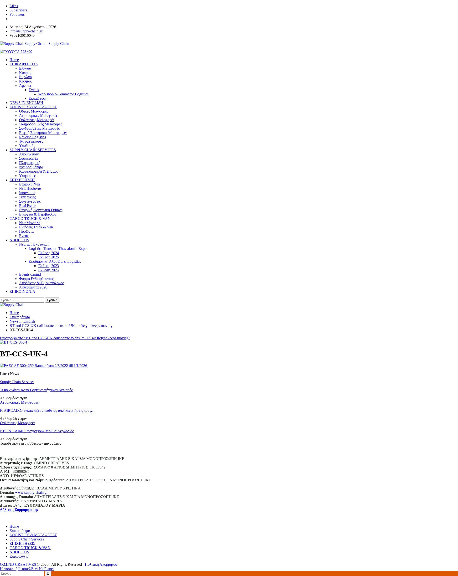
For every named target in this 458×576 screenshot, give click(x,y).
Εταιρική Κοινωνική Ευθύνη (40, 210)
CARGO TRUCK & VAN (30, 218)
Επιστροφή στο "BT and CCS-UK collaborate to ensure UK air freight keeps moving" (65, 338)
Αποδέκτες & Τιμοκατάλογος (41, 283)
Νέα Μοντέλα (29, 223)
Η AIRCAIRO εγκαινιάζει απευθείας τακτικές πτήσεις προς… (47, 410)
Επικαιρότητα (20, 531)
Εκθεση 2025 (48, 270)
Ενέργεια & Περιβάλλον (37, 214)
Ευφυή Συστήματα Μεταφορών (43, 133)
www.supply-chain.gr (31, 492)
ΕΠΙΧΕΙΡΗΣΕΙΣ (22, 180)
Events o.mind (30, 274)
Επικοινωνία (19, 556)
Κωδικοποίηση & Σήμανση (39, 171)
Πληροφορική (29, 163)
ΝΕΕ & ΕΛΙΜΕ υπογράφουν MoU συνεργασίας (37, 431)
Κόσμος (25, 81)
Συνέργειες (27, 197)
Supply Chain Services (17, 382)
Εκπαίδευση (38, 98)
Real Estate (27, 206)
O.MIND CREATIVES (18, 564)
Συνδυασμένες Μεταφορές (39, 128)
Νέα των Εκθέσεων (34, 244)
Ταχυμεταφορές (31, 141)
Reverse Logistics (32, 137)
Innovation (27, 193)
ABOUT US (19, 240)
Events (34, 90)
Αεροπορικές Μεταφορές (38, 115)
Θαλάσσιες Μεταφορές (36, 120)
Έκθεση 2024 (48, 253)
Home (14, 526)
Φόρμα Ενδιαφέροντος (36, 279)
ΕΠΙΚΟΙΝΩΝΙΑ (22, 291)
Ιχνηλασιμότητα (31, 167)
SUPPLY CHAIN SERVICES (33, 150)
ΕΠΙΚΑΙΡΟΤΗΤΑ (24, 64)
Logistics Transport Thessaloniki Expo (58, 249)
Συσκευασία (28, 158)
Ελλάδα (25, 68)
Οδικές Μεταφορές (33, 111)
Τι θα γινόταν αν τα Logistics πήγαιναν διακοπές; (36, 390)
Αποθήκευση (29, 154)
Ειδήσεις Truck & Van (36, 227)
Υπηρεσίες (27, 176)
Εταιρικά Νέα (29, 184)
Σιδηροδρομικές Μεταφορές (40, 124)
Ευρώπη (25, 77)
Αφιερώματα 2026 (33, 287)
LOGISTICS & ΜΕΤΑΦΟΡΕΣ (33, 107)
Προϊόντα (26, 231)
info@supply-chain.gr (26, 31)
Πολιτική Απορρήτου (101, 564)
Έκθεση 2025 (48, 257)
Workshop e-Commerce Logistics (63, 94)
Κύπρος (25, 73)
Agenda (25, 85)
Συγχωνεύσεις (30, 201)
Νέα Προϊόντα (30, 188)
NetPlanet (46, 569)
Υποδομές (27, 146)
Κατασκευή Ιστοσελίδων (19, 569)
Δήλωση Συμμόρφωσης (19, 510)
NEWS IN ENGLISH (26, 103)
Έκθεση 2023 (48, 266)
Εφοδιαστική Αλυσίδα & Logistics (55, 261)
